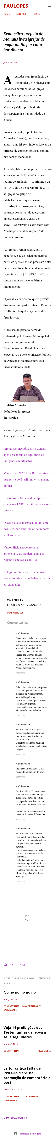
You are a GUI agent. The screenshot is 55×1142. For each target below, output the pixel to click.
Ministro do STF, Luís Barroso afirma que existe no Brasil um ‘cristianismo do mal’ (27, 479)
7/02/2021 (20, 754)
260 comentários (31, 1006)
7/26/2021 (20, 819)
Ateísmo (21, 13)
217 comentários (31, 1096)
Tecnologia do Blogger (29, 1133)
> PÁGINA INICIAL (13, 965)
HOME (7, 13)
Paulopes (16, 6)
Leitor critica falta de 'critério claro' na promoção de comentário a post (27, 1075)
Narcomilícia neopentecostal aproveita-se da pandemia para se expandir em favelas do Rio (24, 553)
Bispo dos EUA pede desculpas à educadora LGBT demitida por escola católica (27, 504)
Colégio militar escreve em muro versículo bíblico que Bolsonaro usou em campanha (27, 578)
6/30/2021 (20, 672)
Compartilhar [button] (15, 612)
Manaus (35, 605)
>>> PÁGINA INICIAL (14, 1118)
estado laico (17, 605)
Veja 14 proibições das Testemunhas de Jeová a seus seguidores (25, 1032)
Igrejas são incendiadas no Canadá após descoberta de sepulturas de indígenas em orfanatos (25, 454)
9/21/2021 (20, 881)
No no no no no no (20, 992)
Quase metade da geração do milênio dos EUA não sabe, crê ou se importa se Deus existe (26, 529)
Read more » (10, 1010)
